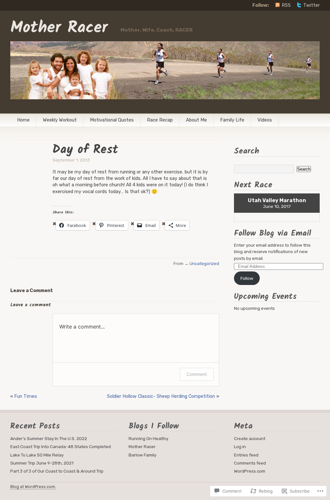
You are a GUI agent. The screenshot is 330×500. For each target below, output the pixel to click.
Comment (197, 374)
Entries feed (246, 454)
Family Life (232, 120)
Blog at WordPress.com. (33, 486)
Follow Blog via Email (272, 233)
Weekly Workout (60, 120)
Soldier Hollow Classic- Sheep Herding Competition (161, 396)
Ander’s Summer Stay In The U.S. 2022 (48, 438)
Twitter (311, 5)
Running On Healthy (148, 438)
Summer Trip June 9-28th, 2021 (41, 463)
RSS (286, 5)
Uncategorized (204, 263)
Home (23, 120)
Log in (240, 446)
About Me (196, 120)
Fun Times (25, 396)
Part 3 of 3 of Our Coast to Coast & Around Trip (56, 471)
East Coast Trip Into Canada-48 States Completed (60, 446)
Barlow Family (142, 454)
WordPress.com (249, 471)
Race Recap (160, 120)
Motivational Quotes (112, 120)
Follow (246, 278)
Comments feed (250, 463)
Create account (249, 438)
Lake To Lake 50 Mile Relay (36, 454)
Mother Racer (59, 28)
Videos (264, 120)
